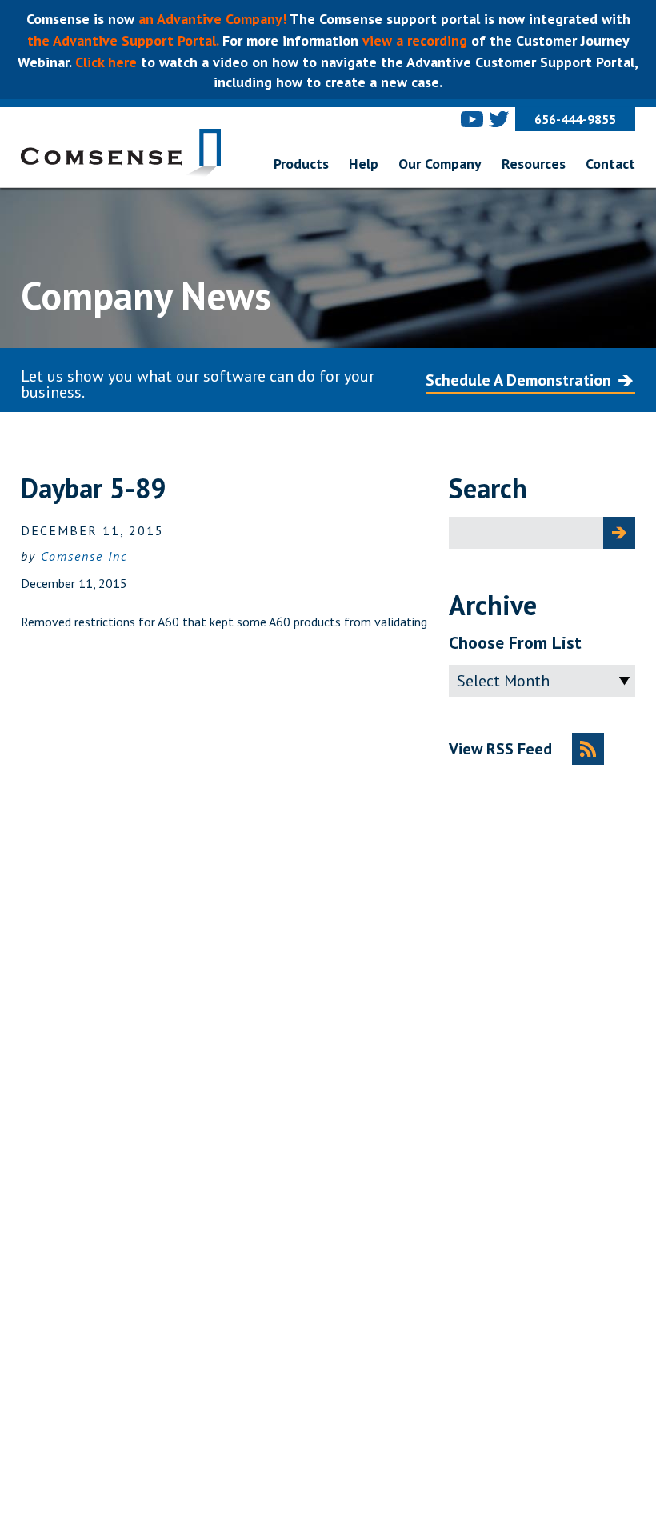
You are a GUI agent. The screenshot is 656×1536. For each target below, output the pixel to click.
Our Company (440, 163)
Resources (534, 163)
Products (301, 163)
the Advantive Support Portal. (122, 40)
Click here (104, 62)
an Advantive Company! (214, 19)
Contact (610, 163)
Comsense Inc (84, 556)
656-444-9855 (575, 119)
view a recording (414, 40)
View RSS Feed (500, 748)
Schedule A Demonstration (518, 380)
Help (363, 163)
